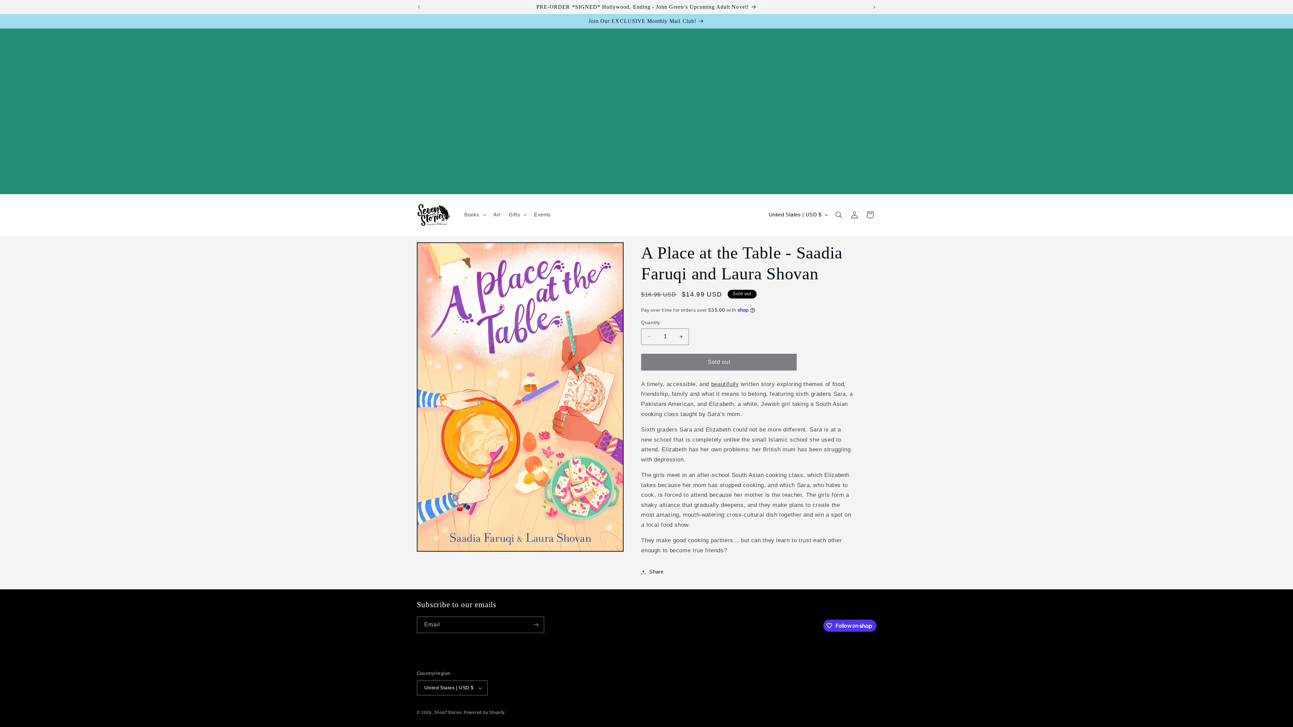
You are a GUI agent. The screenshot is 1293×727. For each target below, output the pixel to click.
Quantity (650, 322)
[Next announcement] (874, 7)
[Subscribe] (535, 625)
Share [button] (656, 572)
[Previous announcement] (418, 7)
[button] (474, 214)
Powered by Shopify (484, 713)
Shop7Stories (448, 713)
